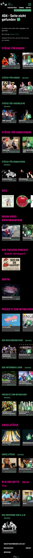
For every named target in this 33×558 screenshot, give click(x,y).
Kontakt (28, 8)
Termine (21, 8)
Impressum (7, 552)
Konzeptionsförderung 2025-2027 (14, 544)
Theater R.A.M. (14, 34)
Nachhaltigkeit (8, 548)
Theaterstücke (12, 8)
